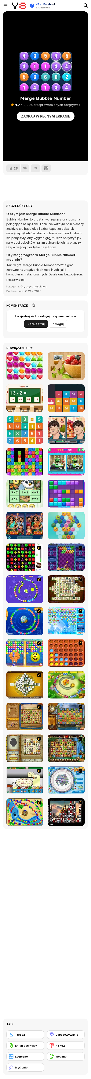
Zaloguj (58, 324)
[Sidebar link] (5, 5)
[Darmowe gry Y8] (19, 6)
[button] (15, 279)
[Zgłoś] (35, 168)
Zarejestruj (36, 324)
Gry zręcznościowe (34, 286)
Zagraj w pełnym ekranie (45, 116)
